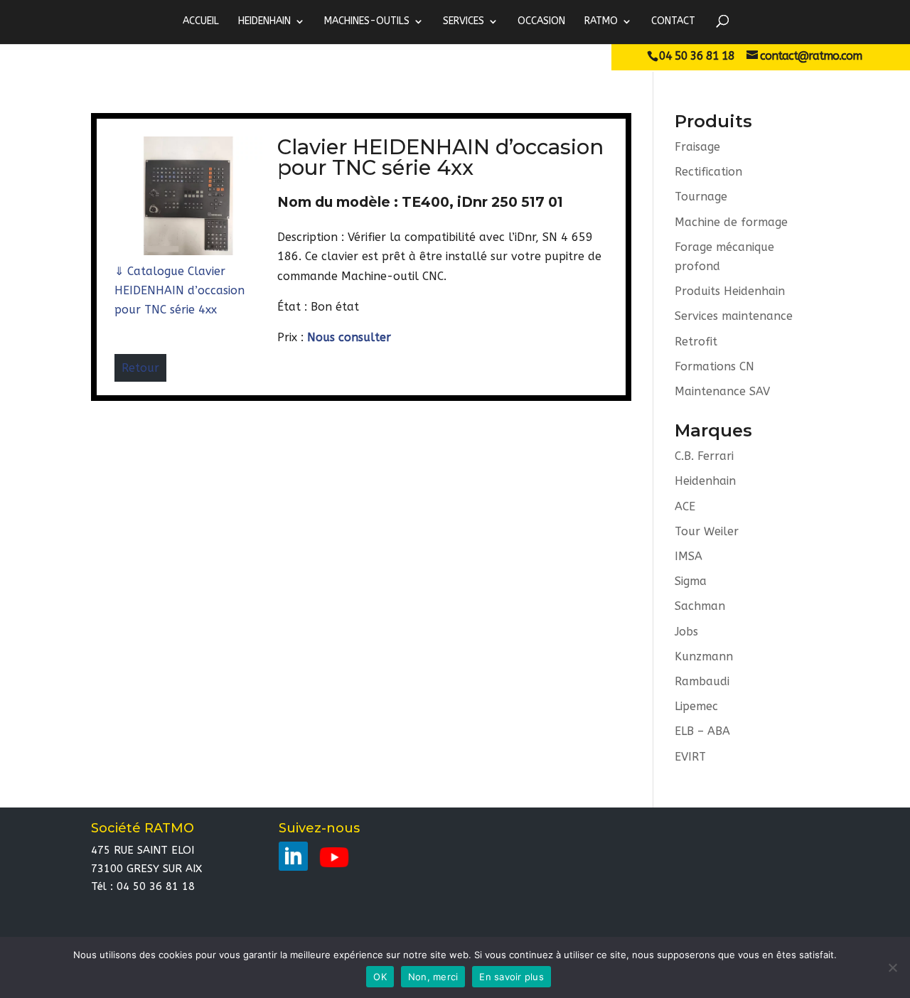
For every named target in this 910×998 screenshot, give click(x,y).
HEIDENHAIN (264, 21)
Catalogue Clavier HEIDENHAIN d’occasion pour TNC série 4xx (179, 290)
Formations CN (714, 366)
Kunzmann (704, 656)
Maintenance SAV (722, 391)
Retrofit (696, 341)
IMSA (688, 556)
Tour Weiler (707, 531)
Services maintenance (734, 316)
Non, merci (433, 976)
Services (463, 21)
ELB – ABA (702, 731)
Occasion (541, 21)
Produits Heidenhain (730, 291)
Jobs (686, 631)
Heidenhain (705, 481)
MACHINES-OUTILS (367, 21)
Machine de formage (731, 222)
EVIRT (690, 756)
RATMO (601, 21)
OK (380, 976)
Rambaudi (702, 681)
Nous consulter (349, 337)
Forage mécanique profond (724, 256)
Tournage (701, 196)
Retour (140, 368)
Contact (673, 21)
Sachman (700, 606)
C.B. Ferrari (704, 456)
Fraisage (697, 147)
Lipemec (696, 706)
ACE (685, 506)
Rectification (708, 171)
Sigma (691, 581)
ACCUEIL (201, 21)
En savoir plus (511, 976)
